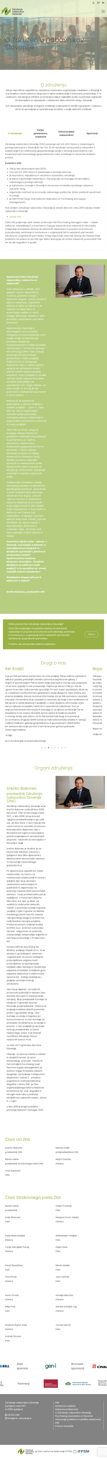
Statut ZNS (15, 216)
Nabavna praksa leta (66, 1409)
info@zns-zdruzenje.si (19, 1418)
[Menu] (103, 11)
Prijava (91, 634)
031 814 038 (13, 1415)
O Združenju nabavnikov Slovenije (73, 1412)
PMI (57, 1402)
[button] (41, 747)
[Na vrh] (101, 1449)
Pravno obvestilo (64, 1426)
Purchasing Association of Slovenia (74, 1416)
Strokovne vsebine (65, 1406)
